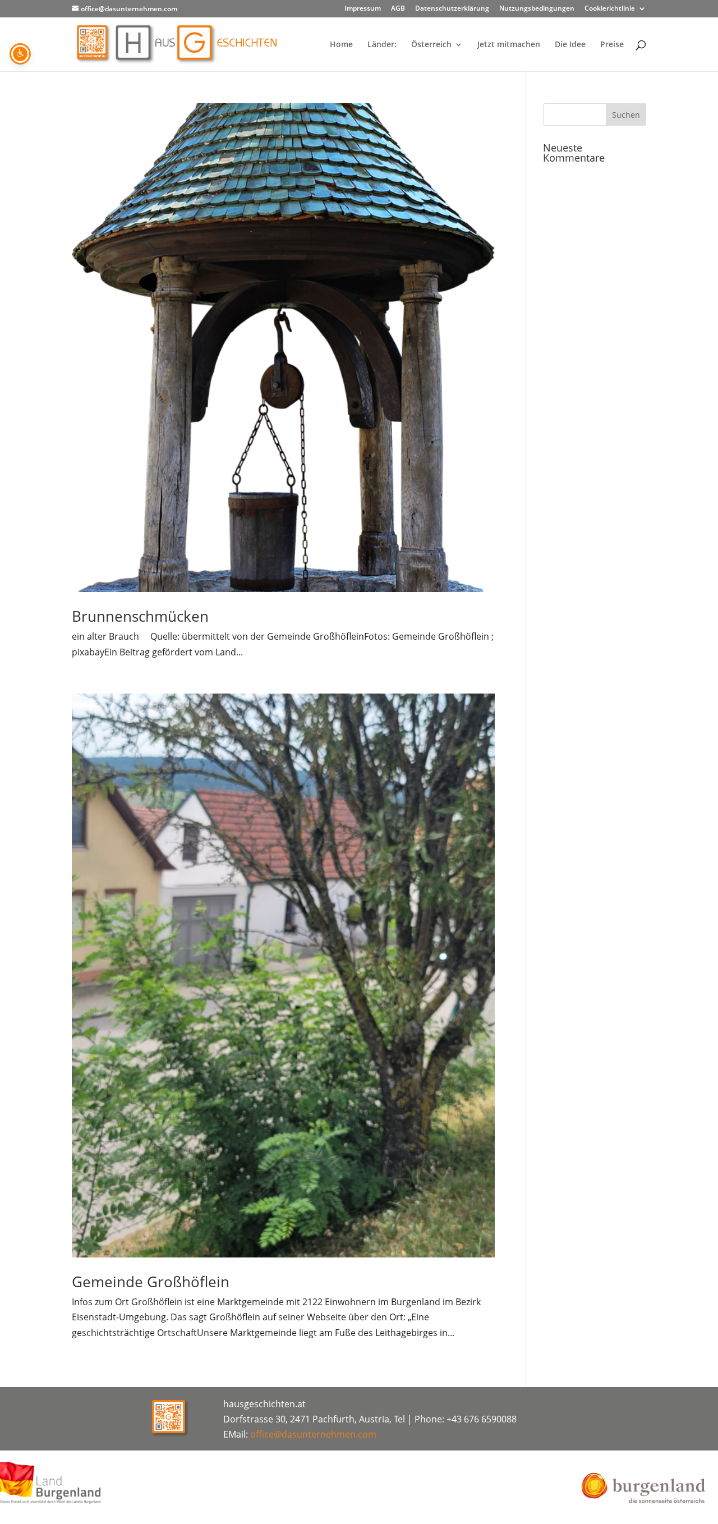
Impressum (362, 9)
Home (341, 44)
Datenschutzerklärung (452, 9)
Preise (612, 44)
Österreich (431, 44)
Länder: (382, 44)
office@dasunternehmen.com (313, 1434)
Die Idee (570, 44)
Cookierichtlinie (609, 9)
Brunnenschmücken (140, 616)
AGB (398, 9)
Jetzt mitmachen (508, 44)
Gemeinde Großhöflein (150, 1281)
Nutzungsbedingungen (536, 9)
